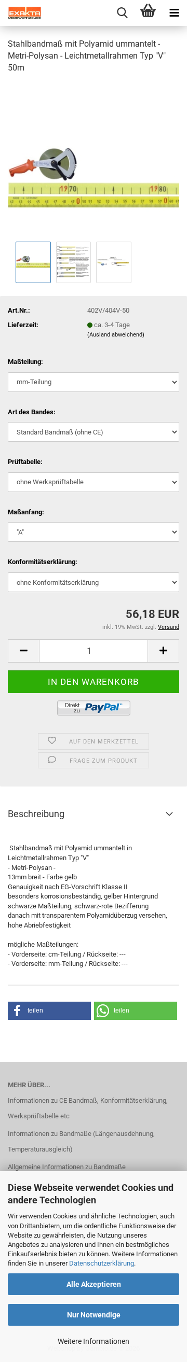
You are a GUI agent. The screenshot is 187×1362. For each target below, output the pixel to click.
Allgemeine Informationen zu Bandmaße (67, 1167)
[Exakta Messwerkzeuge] (21, 13)
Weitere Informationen (93, 1341)
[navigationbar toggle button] (174, 13)
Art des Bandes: (32, 412)
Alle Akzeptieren (93, 1284)
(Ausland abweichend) (115, 334)
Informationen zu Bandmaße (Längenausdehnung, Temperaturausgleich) (81, 1141)
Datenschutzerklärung (101, 1263)
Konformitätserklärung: (42, 562)
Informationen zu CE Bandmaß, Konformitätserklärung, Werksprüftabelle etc (88, 1108)
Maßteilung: (25, 362)
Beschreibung (36, 813)
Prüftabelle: (25, 462)
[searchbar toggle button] (122, 13)
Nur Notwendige (94, 1315)
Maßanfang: (26, 512)
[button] (23, 651)
